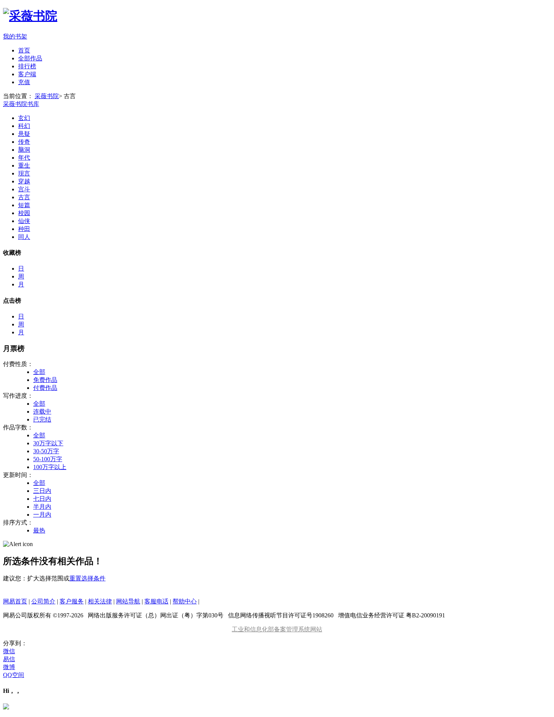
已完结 (42, 419)
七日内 (42, 498)
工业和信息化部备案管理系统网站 (277, 629)
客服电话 (156, 601)
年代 (24, 157)
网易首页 (15, 601)
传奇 (24, 141)
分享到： (15, 643)
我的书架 (15, 36)
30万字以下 (48, 443)
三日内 (42, 491)
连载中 (42, 411)
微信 (9, 651)
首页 (24, 50)
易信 (9, 659)
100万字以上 (49, 467)
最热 (39, 530)
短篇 (24, 205)
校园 (24, 213)
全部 (39, 372)
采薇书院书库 (21, 104)
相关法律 (100, 601)
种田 (24, 229)
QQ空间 (13, 675)
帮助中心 (185, 601)
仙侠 (24, 221)
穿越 (24, 181)
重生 (24, 165)
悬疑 (24, 134)
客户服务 (72, 601)
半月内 (42, 506)
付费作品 (45, 388)
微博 (9, 667)
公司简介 (43, 601)
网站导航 (128, 601)
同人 (24, 237)
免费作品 (45, 380)
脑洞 (24, 149)
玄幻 (24, 118)
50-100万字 (47, 459)
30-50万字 (46, 451)
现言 (24, 173)
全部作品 (30, 58)
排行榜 (27, 66)
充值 (24, 82)
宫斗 (24, 189)
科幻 (24, 126)
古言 (24, 197)
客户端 (27, 74)
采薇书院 (47, 96)
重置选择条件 (87, 578)
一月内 (42, 514)
